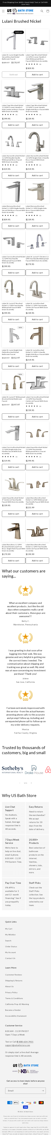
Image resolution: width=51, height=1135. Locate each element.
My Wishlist (10, 934)
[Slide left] (20, 783)
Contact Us (10, 958)
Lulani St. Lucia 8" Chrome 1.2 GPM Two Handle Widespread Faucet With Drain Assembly (37, 259)
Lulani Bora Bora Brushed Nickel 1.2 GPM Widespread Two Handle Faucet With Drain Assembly (37, 501)
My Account (10, 952)
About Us (9, 986)
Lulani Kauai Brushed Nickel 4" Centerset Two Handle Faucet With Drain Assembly (13, 500)
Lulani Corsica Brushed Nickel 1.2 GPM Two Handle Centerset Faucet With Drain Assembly (37, 400)
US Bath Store (28, 1111)
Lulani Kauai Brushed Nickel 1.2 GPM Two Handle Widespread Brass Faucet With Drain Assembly (36, 450)
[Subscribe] (43, 1091)
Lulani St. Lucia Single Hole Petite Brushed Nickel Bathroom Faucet (12, 352)
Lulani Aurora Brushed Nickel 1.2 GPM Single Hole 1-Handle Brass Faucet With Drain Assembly (37, 159)
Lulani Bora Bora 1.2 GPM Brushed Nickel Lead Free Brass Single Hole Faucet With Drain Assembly (13, 548)
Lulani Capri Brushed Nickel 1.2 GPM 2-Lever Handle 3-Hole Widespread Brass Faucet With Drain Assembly (37, 58)
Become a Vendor (13, 1010)
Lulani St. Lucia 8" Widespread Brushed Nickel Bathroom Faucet (13, 399)
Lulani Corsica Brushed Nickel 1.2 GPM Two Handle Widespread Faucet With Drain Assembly (13, 260)
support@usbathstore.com (17, 1045)
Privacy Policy (11, 992)
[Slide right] (31, 783)
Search (8, 940)
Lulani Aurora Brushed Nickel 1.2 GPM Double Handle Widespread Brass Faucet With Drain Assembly (13, 159)
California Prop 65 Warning (17, 1004)
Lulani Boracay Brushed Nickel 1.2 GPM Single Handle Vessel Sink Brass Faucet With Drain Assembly (13, 209)
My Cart (8, 929)
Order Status (11, 946)
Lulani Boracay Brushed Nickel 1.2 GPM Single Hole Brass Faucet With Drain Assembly (36, 209)
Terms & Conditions (14, 998)
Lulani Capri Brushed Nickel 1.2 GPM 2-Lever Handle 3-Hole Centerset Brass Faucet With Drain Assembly (13, 108)
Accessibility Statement (16, 1016)
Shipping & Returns (13, 980)
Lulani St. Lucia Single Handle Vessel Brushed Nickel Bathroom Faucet (13, 57)
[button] (3, 11)
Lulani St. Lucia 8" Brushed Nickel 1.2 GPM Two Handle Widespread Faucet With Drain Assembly (12, 306)
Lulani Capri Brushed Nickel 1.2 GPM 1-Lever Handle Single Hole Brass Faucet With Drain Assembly (37, 108)
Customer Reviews (13, 975)
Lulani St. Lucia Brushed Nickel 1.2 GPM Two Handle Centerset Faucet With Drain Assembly (37, 306)
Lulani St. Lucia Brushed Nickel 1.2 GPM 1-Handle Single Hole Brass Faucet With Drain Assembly (37, 353)
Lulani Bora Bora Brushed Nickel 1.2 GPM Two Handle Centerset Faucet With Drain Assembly (37, 548)
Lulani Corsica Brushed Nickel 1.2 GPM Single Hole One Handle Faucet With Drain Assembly (13, 450)
